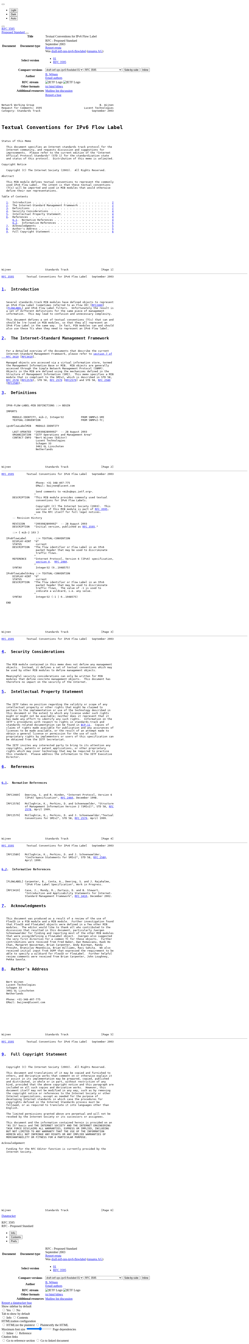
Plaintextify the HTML (54, 1325)
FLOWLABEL (15, 308)
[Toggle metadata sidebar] (3, 26)
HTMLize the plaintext (20, 1325)
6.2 (14, 222)
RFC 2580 (104, 380)
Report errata (53, 47)
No (18, 1310)
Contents (22, 1317)
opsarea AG (95, 51)
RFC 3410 (81, 896)
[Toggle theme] (3, 4)
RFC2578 (27, 380)
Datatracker (9, 1216)
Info (9, 1317)
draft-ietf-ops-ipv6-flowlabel (68, 51)
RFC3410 (27, 356)
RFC (111, 806)
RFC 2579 (56, 380)
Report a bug (53, 95)
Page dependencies (64, 1329)
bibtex (59, 86)
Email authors (53, 78)
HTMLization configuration (19, 1321)
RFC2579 (70, 380)
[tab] (13, 1233)
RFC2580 (13, 383)
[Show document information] (27, 33)
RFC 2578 (12, 380)
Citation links (10, 1336)
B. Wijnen (51, 74)
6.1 (14, 219)
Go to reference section (21, 1340)
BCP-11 (85, 724)
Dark (13, 14)
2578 (28, 809)
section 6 (43, 561)
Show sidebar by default (16, 1306)
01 (54, 58)
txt (47, 86)
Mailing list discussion (59, 90)
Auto (13, 18)
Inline (145, 69)
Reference (25, 1333)
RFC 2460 (60, 561)
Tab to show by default (16, 1313)
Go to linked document (54, 1340)
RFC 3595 (13, 30)
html (52, 86)
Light (13, 10)
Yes (8, 1310)
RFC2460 (97, 305)
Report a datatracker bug (17, 1302)
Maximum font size (13, 1329)
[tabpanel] (124, 1275)
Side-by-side (131, 69)
